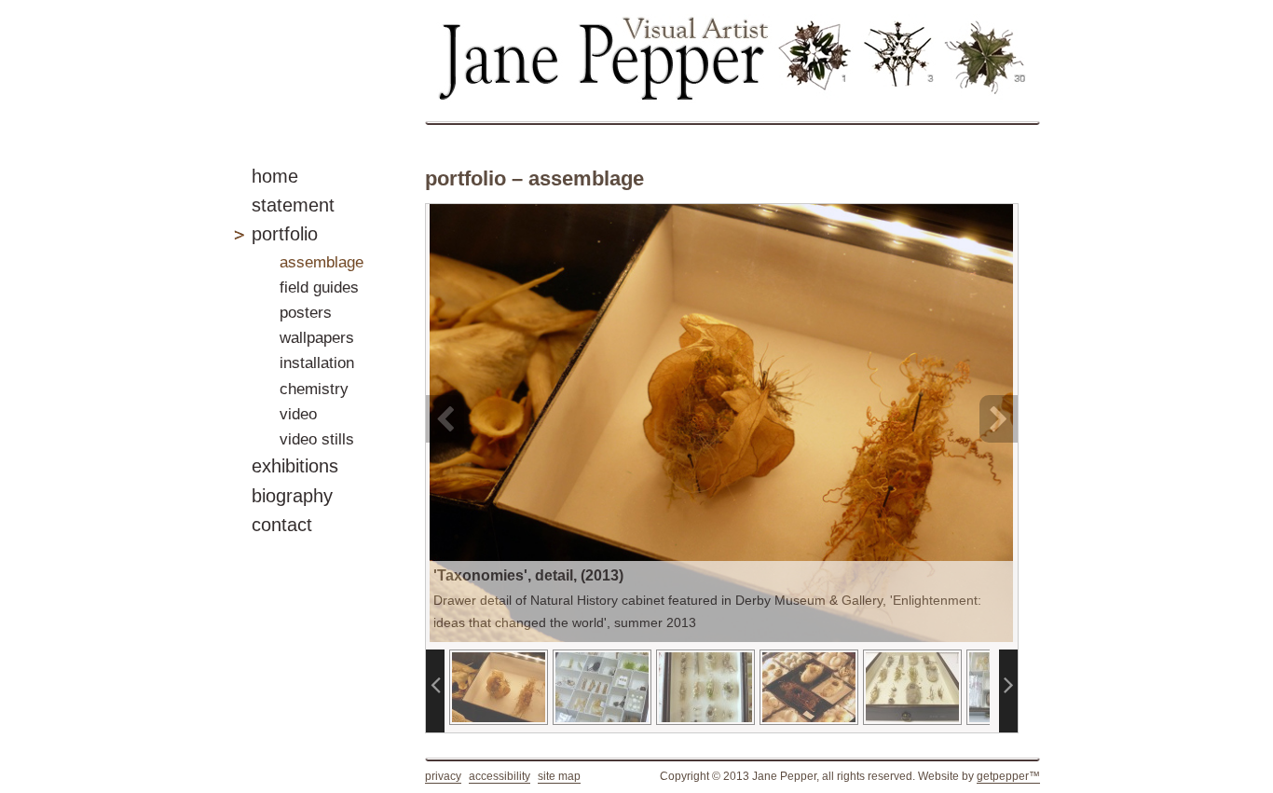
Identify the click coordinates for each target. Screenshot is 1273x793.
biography (292, 495)
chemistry (314, 389)
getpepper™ (1008, 776)
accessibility (499, 776)
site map (559, 776)
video (298, 414)
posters (306, 312)
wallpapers (317, 338)
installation (317, 363)
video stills (317, 439)
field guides (319, 287)
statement (293, 205)
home (275, 176)
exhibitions (295, 466)
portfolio (285, 234)
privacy (443, 776)
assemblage (321, 262)
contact (282, 524)
